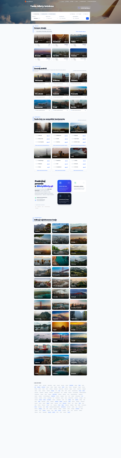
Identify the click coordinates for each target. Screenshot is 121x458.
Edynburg (46, 392)
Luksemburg (58, 399)
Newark (52, 403)
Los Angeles (49, 399)
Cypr (59, 390)
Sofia (44, 408)
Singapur (40, 408)
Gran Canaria (55, 394)
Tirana (52, 410)
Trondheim (64, 410)
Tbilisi (40, 410)
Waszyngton (45, 412)
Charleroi (43, 390)
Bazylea (48, 387)
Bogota (79, 387)
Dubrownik (36, 392)
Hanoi (68, 394)
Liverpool (36, 399)
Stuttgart (59, 408)
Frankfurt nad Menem (83, 392)
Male (84, 399)
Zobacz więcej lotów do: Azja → (79, 170)
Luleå (63, 399)
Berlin (63, 387)
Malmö (36, 401)
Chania (40, 390)
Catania (36, 390)
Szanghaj (72, 408)
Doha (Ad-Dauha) (74, 390)
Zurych (69, 412)
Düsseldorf (41, 392)
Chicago (52, 390)
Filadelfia (65, 392)
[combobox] (38, 18)
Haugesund (80, 394)
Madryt (69, 399)
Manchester (43, 401)
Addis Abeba (50, 385)
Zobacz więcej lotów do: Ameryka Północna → (42, 145)
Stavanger (55, 408)
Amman (67, 385)
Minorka (73, 401)
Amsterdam (71, 385)
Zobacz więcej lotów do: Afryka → (60, 170)
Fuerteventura (37, 394)
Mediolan (56, 401)
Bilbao (67, 387)
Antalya (76, 385)
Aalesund (36, 385)
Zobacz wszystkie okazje (80, 31)
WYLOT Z (34, 16)
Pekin (83, 403)
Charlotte (48, 390)
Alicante (58, 385)
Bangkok (38, 387)
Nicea (60, 403)
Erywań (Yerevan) (56, 392)
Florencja (69, 392)
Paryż (80, 403)
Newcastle (56, 403)
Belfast (52, 387)
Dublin (84, 390)
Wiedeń (53, 412)
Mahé (73, 399)
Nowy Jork (64, 403)
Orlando (69, 403)
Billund (70, 387)
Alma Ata (62, 385)
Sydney (68, 408)
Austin (83, 385)
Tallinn (82, 408)
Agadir (54, 385)
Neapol (48, 403)
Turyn (72, 410)
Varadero (80, 410)
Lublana (53, 399)
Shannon (36, 408)
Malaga (81, 399)
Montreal (36, 403)
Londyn (44, 399)
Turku (68, 410)
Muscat (40, 403)
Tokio (56, 410)
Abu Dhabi (44, 385)
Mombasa (77, 401)
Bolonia (83, 387)
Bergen (59, 387)
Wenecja (49, 412)
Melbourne (65, 401)
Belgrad (55, 387)
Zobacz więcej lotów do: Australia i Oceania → (60, 145)
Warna (40, 412)
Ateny (79, 385)
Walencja (36, 412)
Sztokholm (77, 408)
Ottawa (76, 403)
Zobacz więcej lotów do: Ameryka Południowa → (78, 145)
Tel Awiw (44, 410)
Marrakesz (52, 401)
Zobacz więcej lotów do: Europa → (42, 170)
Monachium (82, 401)
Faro (61, 392)
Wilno (57, 412)
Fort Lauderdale (75, 392)
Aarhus (40, 385)
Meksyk (61, 401)
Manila (48, 401)
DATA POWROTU (75, 16)
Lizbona (40, 399)
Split (47, 408)
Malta (39, 401)
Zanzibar (64, 412)
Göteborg (59, 394)
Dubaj (80, 390)
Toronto (59, 410)
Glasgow (49, 394)
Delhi (66, 390)
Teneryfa (48, 410)
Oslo (72, 403)
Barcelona (43, 387)
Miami (69, 401)
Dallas (63, 390)
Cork (56, 390)
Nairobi (44, 403)
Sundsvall (64, 408)
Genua (46, 394)
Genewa (42, 394)
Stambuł (51, 408)
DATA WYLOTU (61, 16)
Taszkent (36, 410)
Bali (35, 387)
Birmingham (75, 387)
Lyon (66, 399)
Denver (69, 390)
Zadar (61, 412)
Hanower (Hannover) (74, 394)
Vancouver (76, 410)
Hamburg (64, 394)
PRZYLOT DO (48, 16)
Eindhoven (51, 392)
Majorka (76, 399)
